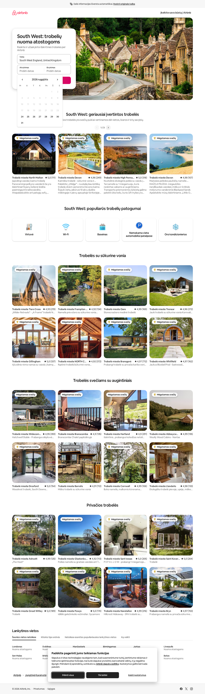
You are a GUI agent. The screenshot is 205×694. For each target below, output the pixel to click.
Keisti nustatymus (137, 675)
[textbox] (31, 71)
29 (52, 116)
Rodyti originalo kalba (124, 4)
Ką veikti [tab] (125, 637)
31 (22, 123)
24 (22, 116)
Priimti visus (68, 675)
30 (57, 116)
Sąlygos (51, 688)
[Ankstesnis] (97, 127)
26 (34, 116)
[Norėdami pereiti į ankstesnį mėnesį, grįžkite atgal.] (22, 80)
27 (40, 116)
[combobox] (44, 60)
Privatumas (39, 688)
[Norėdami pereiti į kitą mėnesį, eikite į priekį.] (57, 80)
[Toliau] (108, 127)
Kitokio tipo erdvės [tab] (50, 637)
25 (28, 116)
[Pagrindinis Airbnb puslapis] (20, 12)
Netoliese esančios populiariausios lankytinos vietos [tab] (90, 637)
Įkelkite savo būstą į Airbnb (176, 12)
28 (46, 116)
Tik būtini (102, 675)
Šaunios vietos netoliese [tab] (24, 637)
